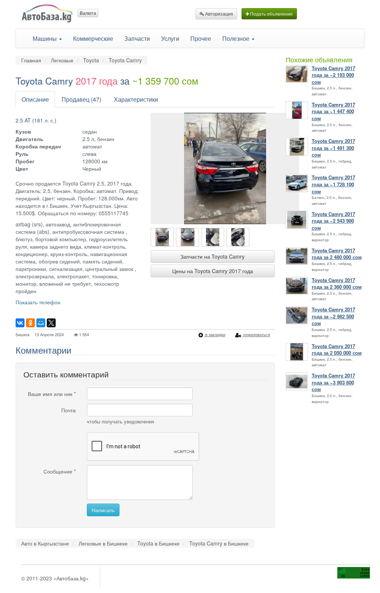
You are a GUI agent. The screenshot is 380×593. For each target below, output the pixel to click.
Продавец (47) (81, 99)
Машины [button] (45, 38)
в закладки (214, 334)
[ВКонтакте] (20, 322)
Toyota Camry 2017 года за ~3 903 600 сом (333, 382)
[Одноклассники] (30, 322)
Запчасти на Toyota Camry (212, 256)
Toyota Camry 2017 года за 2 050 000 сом (337, 350)
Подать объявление (271, 13)
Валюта (88, 13)
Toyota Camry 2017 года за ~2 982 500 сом (333, 316)
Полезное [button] (236, 38)
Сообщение (59, 471)
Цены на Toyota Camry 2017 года (212, 271)
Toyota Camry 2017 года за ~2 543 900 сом (333, 221)
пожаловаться (256, 334)
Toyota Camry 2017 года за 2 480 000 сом (337, 254)
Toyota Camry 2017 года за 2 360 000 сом (337, 284)
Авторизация (218, 13)
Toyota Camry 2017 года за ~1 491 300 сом (333, 148)
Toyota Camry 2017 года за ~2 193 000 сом (333, 75)
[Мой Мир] (40, 322)
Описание (35, 99)
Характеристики (136, 99)
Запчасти (137, 38)
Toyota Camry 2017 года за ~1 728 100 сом (333, 184)
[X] (51, 322)
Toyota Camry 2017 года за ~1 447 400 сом (333, 111)
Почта (68, 410)
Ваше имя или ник (52, 393)
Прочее (200, 38)
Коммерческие (93, 38)
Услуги (170, 38)
